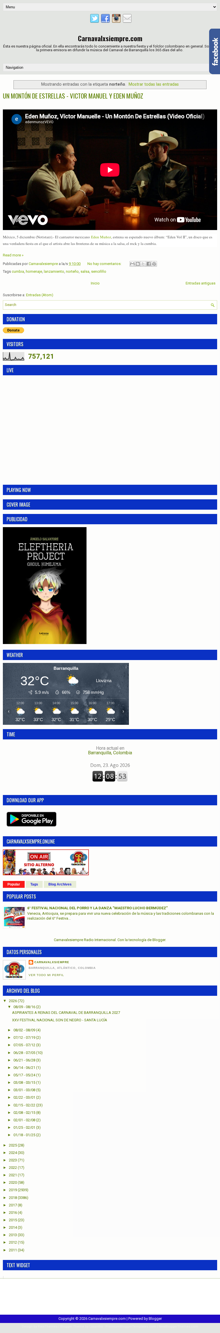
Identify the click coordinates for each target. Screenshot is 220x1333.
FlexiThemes (48, 1326)
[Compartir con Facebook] (149, 264)
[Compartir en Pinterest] (154, 264)
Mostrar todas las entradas (154, 84)
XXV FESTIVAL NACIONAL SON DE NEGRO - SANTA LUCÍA (59, 1020)
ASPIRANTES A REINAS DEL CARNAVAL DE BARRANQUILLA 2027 (66, 1012)
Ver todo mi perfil (46, 975)
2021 (13, 1175)
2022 (13, 1167)
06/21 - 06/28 (24, 1060)
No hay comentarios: (104, 264)
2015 (13, 1220)
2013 (13, 1235)
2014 (13, 1227)
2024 (13, 1153)
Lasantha (96, 1326)
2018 (13, 1197)
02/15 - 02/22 (24, 1105)
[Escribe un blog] (138, 264)
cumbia (18, 271)
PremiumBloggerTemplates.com (130, 1326)
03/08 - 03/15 (24, 1082)
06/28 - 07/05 (24, 1053)
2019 (13, 1190)
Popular (13, 884)
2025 (13, 1145)
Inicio (95, 283)
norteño (72, 271)
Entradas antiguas (200, 283)
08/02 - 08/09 (24, 1030)
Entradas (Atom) (39, 295)
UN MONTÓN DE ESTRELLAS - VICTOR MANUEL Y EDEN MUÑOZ (73, 95)
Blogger (158, 940)
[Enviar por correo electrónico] (132, 264)
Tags (34, 884)
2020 (13, 1182)
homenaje (34, 271)
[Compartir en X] (143, 264)
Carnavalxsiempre (51, 962)
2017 (13, 1205)
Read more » (13, 255)
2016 (13, 1212)
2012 (13, 1242)
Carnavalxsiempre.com (110, 38)
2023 (13, 1160)
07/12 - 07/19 (24, 1037)
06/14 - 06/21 (24, 1067)
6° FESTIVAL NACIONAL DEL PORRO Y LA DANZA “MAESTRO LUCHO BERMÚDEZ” (97, 908)
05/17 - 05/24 (24, 1075)
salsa (84, 271)
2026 (13, 1001)
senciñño (98, 271)
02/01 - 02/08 (24, 1120)
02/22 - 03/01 (24, 1097)
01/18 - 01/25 (24, 1135)
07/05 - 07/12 (24, 1045)
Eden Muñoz (100, 236)
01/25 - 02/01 (24, 1127)
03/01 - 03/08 (24, 1090)
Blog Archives (60, 884)
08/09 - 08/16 (24, 1007)
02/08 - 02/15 (24, 1112)
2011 (13, 1250)
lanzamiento (54, 271)
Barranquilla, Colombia (110, 750)
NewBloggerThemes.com (178, 1326)
